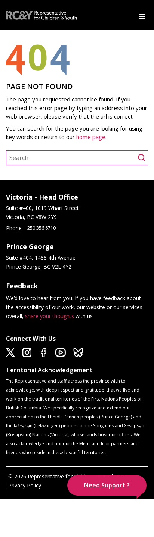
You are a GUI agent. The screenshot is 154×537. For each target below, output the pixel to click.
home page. (92, 137)
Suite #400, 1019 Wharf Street (44, 207)
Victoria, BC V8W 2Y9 (32, 216)
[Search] (143, 158)
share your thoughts (49, 316)
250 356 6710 (41, 228)
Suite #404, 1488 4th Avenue (41, 257)
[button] (107, 485)
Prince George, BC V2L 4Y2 (38, 266)
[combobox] (72, 158)
